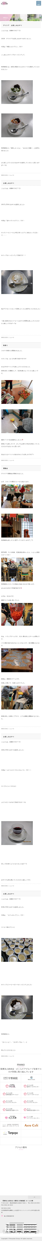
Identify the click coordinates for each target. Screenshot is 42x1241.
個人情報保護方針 (9, 1216)
